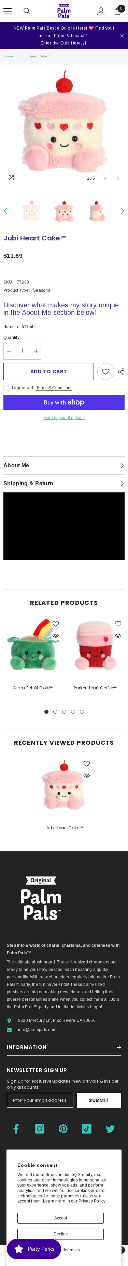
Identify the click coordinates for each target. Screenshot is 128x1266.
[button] (105, 178)
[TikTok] (86, 1129)
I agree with (23, 387)
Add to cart (48, 371)
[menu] (7, 11)
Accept (60, 1218)
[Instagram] (39, 1129)
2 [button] (55, 712)
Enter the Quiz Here (61, 43)
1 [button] (46, 712)
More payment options (64, 417)
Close (122, 35)
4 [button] (73, 712)
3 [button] (64, 712)
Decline (61, 1234)
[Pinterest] (63, 1129)
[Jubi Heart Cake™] (64, 786)
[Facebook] (16, 1129)
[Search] (27, 11)
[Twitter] (110, 1129)
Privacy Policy (92, 1201)
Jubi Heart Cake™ (64, 828)
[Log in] (101, 11)
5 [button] (82, 712)
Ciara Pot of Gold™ (33, 688)
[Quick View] (56, 636)
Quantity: (11, 337)
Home (8, 56)
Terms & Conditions (54, 387)
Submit (99, 1100)
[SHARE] (119, 372)
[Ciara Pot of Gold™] (32, 646)
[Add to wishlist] (105, 371)
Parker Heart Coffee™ (95, 688)
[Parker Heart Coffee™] (95, 646)
